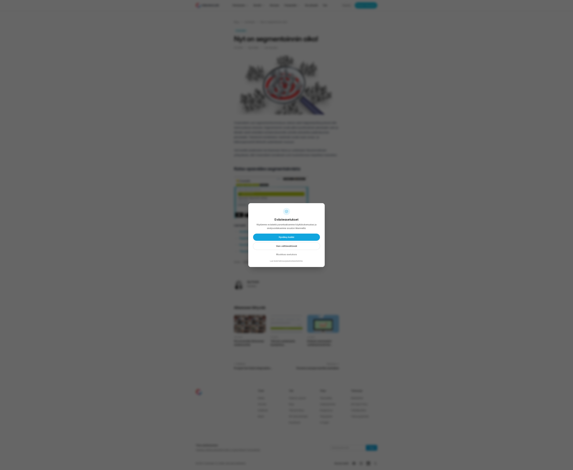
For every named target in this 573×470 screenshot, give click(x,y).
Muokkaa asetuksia (286, 254)
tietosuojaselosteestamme (290, 261)
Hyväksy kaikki (286, 237)
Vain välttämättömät (286, 246)
